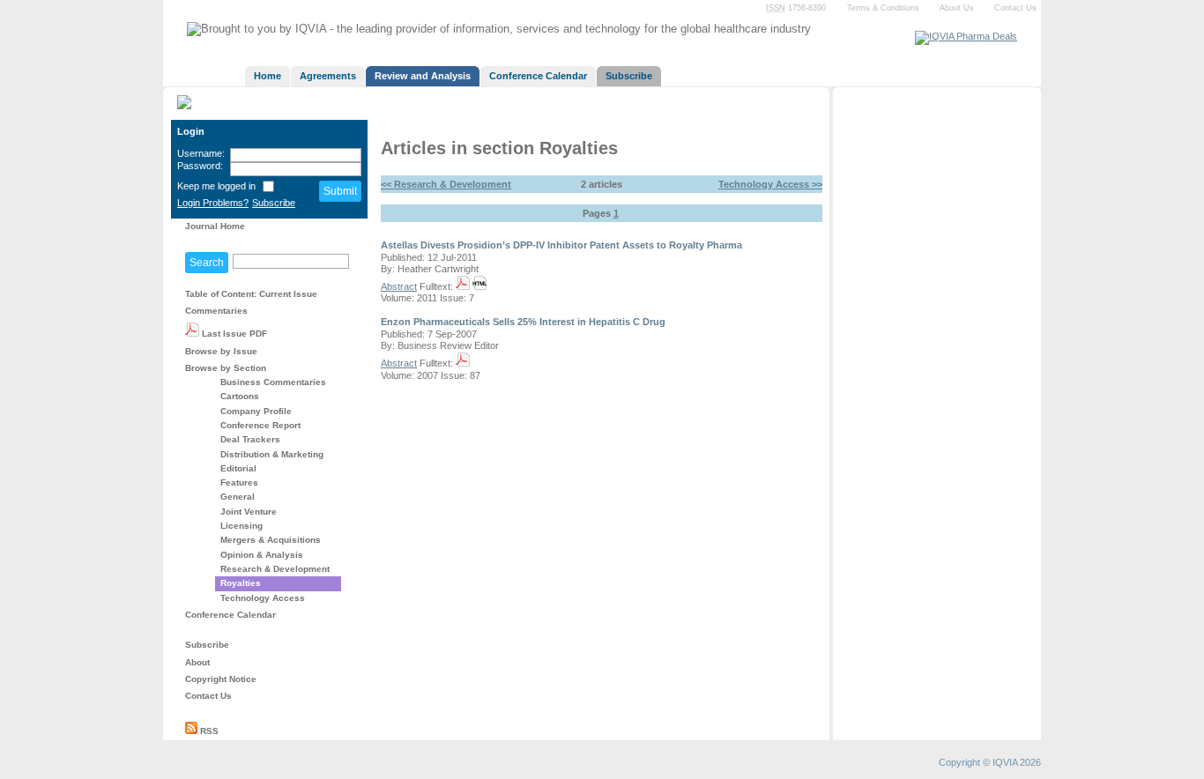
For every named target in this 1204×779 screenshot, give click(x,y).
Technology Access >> (770, 184)
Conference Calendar (538, 75)
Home (267, 75)
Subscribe (629, 75)
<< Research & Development (446, 184)
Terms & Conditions (883, 8)
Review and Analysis (423, 75)
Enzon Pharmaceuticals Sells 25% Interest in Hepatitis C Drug (523, 321)
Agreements (328, 75)
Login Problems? (213, 202)
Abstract (399, 286)
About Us (957, 8)
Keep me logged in (216, 186)
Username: (201, 153)
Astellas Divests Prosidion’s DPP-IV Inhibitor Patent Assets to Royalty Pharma (561, 245)
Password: (200, 165)
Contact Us (1015, 8)
